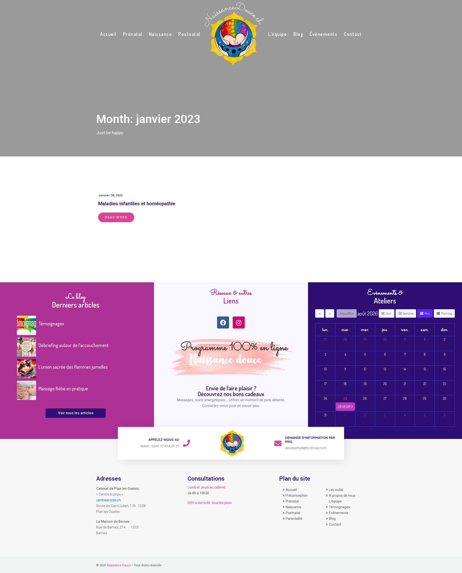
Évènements (323, 34)
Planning (446, 313)
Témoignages (51, 323)
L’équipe (277, 34)
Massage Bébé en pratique (63, 388)
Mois (427, 313)
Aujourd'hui (347, 313)
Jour (388, 313)
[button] (75, 413)
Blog (298, 34)
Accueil (108, 34)
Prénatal (132, 34)
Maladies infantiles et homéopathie (136, 203)
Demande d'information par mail (310, 440)
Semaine (408, 313)
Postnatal (189, 34)
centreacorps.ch (108, 500)
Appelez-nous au (163, 440)
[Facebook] (223, 322)
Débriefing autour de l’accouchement (73, 345)
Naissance (160, 34)
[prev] (319, 313)
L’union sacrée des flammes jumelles (73, 367)
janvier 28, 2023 (110, 195)
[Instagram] (239, 322)
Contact (353, 34)
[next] (329, 313)
